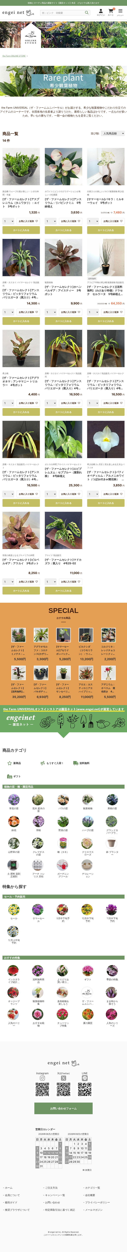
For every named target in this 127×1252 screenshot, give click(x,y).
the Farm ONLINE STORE (13, 56)
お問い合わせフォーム (63, 1108)
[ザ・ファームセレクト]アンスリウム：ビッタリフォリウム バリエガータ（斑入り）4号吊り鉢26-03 (105, 385)
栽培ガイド (11, 1202)
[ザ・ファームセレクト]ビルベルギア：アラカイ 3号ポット (20, 561)
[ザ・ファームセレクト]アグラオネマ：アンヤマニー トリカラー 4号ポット (20, 381)
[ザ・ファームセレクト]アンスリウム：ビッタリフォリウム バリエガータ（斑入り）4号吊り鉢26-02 (20, 294)
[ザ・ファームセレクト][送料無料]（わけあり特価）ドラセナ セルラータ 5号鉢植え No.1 (105, 290)
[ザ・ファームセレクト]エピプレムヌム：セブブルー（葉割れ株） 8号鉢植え (63, 472)
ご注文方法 (51, 1187)
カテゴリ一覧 (92, 1187)
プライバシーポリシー (97, 1202)
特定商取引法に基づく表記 (60, 1209)
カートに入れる (21, 230)
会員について (12, 1195)
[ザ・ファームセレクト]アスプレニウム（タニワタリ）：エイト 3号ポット (21, 202)
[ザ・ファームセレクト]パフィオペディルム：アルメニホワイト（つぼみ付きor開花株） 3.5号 (105, 476)
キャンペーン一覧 (55, 1195)
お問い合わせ (52, 1202)
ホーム (8, 1187)
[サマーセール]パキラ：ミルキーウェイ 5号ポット (105, 200)
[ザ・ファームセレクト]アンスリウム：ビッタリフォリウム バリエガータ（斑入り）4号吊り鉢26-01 (63, 385)
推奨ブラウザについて (17, 1209)
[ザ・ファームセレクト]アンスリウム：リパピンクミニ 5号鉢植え (63, 202)
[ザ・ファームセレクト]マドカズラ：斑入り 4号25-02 (63, 561)
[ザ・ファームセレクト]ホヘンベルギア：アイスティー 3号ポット (63, 290)
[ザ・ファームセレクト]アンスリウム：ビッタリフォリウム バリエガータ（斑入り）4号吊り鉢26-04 (20, 476)
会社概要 (90, 1195)
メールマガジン (94, 1209)
